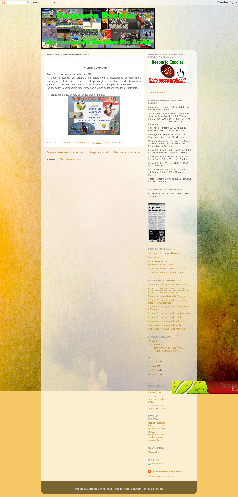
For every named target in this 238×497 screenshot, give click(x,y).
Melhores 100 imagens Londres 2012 (157, 399)
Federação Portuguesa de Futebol (165, 292)
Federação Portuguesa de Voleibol (166, 321)
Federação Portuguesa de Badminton (167, 284)
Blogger (160, 489)
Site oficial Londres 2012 (155, 391)
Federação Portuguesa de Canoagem (167, 288)
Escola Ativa (154, 257)
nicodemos (129, 489)
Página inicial (98, 152)
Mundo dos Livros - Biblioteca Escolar (167, 268)
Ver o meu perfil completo (161, 476)
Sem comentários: (114, 142)
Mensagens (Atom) (69, 159)
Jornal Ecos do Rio (157, 261)
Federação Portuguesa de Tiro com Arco (169, 313)
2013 (155, 357)
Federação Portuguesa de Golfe (164, 325)
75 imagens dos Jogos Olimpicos (156, 406)
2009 (155, 374)
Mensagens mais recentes (65, 152)
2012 (155, 361)
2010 (155, 370)
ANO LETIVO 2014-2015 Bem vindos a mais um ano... (169, 349)
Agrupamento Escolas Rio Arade (164, 253)
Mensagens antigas (127, 152)
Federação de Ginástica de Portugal (166, 296)
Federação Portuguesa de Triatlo (165, 317)
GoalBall (152, 452)
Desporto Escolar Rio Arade (166, 471)
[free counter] (155, 463)
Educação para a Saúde (160, 264)
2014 (155, 341)
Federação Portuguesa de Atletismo (166, 329)
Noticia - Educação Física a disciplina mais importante (157, 436)
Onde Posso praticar (158, 92)
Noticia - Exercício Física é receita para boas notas (157, 425)
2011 (154, 366)
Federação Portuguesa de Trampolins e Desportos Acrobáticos (168, 301)
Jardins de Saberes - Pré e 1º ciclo (166, 272)
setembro (159, 344)
